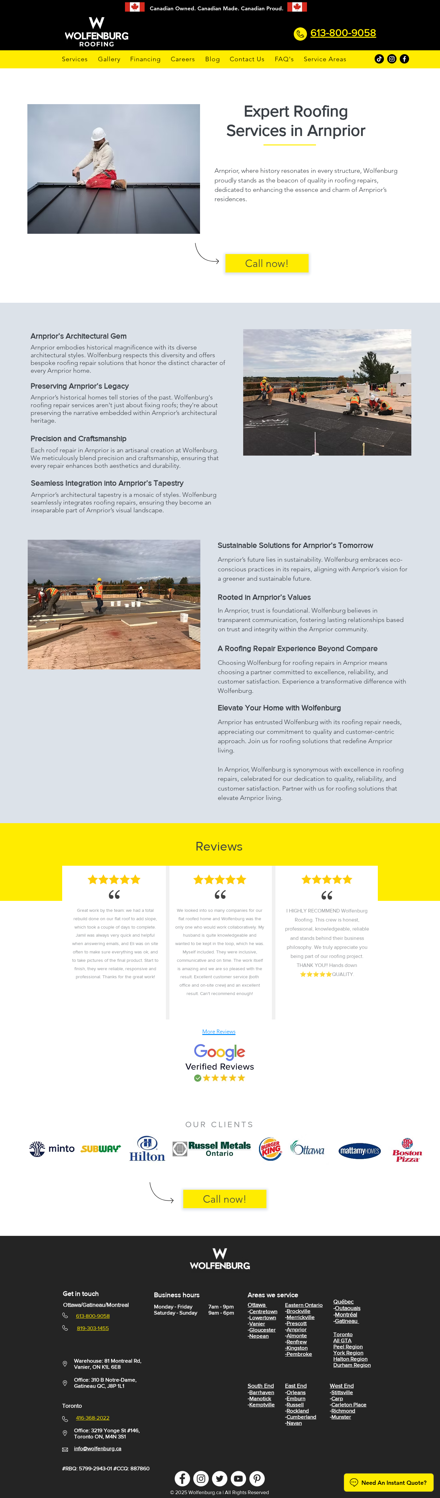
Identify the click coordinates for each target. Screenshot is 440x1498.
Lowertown (262, 1317)
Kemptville (262, 1404)
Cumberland (301, 1417)
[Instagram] (392, 59)
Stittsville (342, 1392)
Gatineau (347, 1321)
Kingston (297, 1348)
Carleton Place (349, 1404)
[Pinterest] (257, 1478)
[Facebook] (404, 59)
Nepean (259, 1336)
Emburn (296, 1398)
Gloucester (262, 1329)
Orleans (296, 1392)
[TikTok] (379, 59)
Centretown (263, 1311)
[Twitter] (219, 1478)
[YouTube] (238, 1478)
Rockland (298, 1410)
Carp (337, 1398)
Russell (295, 1404)
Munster (341, 1417)
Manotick (260, 1398)
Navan (294, 1423)
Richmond (343, 1410)
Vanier (257, 1323)
